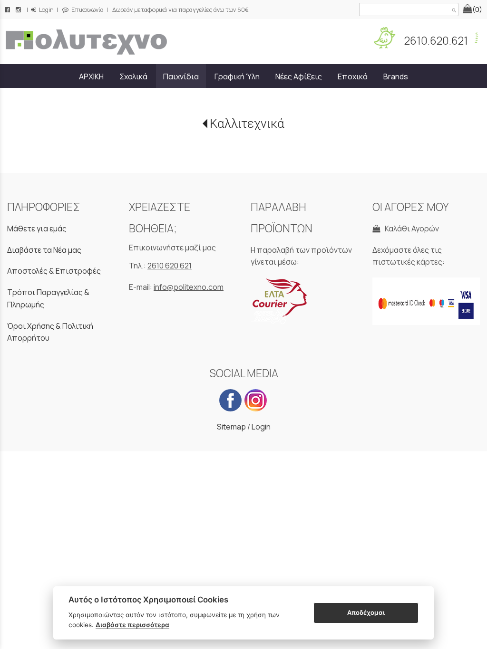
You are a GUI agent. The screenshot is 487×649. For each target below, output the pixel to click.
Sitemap (231, 426)
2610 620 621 (169, 265)
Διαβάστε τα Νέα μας (44, 250)
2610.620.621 (435, 40)
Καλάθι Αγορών (410, 228)
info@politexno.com (189, 287)
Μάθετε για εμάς (37, 228)
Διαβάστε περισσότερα (132, 625)
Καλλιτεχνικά (247, 123)
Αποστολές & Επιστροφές (54, 271)
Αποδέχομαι (366, 612)
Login (46, 10)
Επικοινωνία (87, 10)
